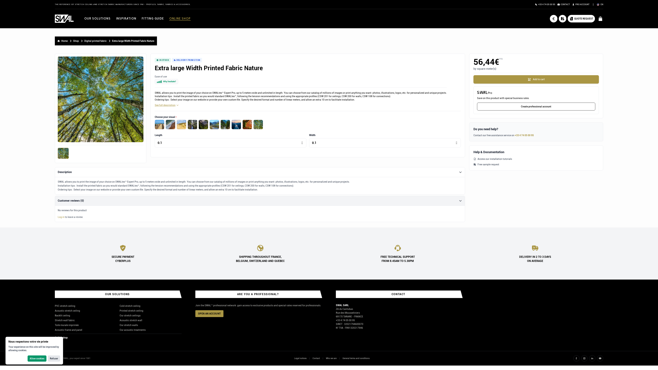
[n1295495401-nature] (258, 124)
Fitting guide (153, 18)
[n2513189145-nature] (236, 124)
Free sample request (488, 164)
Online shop (180, 18)
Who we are (331, 358)
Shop (76, 41)
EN (602, 4)
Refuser (54, 358)
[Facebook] (576, 358)
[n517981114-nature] (181, 124)
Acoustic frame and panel (68, 330)
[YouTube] (600, 358)
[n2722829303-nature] (192, 124)
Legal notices (300, 358)
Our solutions (97, 18)
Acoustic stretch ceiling (67, 310)
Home (64, 41)
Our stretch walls (129, 325)
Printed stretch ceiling (131, 310)
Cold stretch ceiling (130, 306)
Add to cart (538, 79)
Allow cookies (37, 358)
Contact (316, 358)
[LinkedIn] (592, 358)
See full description (165, 105)
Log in (61, 217)
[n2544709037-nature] (225, 124)
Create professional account (536, 106)
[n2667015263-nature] (203, 124)
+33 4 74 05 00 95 (524, 135)
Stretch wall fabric (65, 320)
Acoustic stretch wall (131, 320)
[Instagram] (584, 358)
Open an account (209, 313)
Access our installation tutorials (495, 159)
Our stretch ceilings (130, 315)
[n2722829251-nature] (214, 124)
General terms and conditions (356, 358)
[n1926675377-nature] (247, 124)
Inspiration (126, 18)
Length (158, 135)
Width (312, 135)
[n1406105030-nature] (159, 124)
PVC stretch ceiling (65, 306)
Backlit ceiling (62, 315)
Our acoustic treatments (133, 330)
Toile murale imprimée (67, 325)
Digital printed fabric (95, 41)
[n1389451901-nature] (170, 124)
